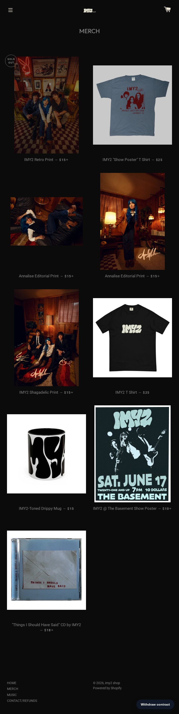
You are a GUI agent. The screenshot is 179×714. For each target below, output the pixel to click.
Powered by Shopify (107, 688)
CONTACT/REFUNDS (22, 701)
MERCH (12, 689)
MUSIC (12, 695)
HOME (11, 683)
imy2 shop (112, 683)
